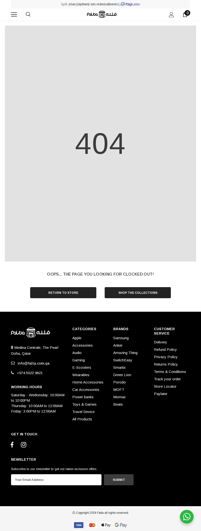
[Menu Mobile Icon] (14, 14)
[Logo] (101, 14)
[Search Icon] (33, 14)
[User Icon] (171, 14)
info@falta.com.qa (33, 363)
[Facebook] (12, 445)
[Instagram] (23, 445)
